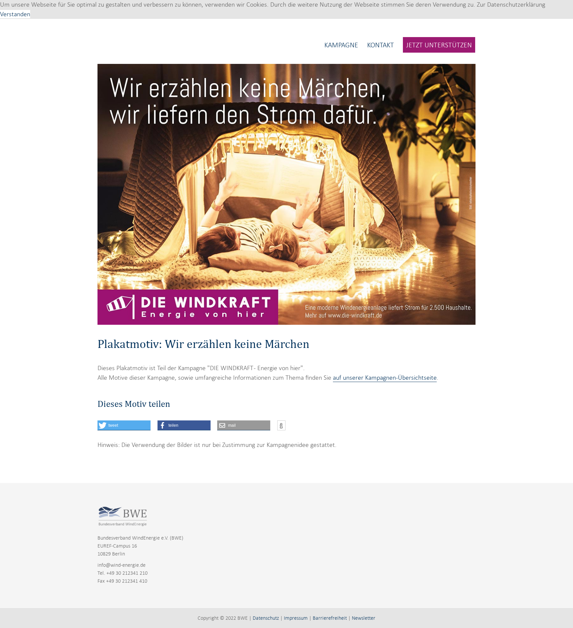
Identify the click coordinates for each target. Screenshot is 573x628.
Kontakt (380, 44)
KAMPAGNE (341, 44)
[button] (124, 425)
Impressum (296, 618)
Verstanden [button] (15, 14)
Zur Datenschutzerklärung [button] (511, 4)
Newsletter (363, 618)
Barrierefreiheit (330, 618)
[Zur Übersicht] (133, 40)
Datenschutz (266, 618)
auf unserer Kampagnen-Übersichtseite (385, 377)
